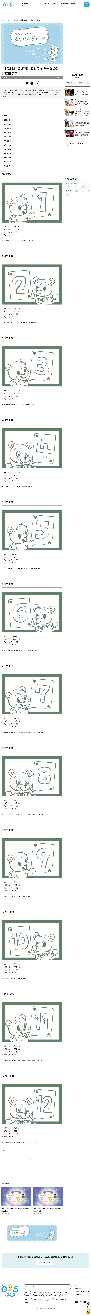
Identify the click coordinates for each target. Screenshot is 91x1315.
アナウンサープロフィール (61, 1292)
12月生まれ (7, 166)
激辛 (27, 1302)
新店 (50, 1299)
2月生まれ (7, 124)
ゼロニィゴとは (80, 1285)
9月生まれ (7, 153)
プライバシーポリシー (82, 1291)
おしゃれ (87, 191)
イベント (55, 3)
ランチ (69, 187)
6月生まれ (7, 141)
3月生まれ (7, 128)
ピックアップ (45, 3)
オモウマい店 (38, 1296)
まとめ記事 (64, 3)
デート (79, 191)
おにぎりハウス (59, 1299)
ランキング (34, 3)
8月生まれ (7, 149)
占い (79, 3)
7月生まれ (7, 145)
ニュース (25, 6)
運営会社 (78, 1288)
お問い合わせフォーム (45, 1262)
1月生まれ (7, 120)
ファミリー (70, 191)
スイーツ (78, 183)
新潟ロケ (28, 1296)
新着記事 (25, 3)
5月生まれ (7, 137)
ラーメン (87, 183)
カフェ (76, 187)
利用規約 (78, 1294)
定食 (56, 1296)
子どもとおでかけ (45, 1292)
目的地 (72, 3)
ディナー (84, 187)
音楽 (69, 194)
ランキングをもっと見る (77, 143)
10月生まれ (7, 158)
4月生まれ (7, 132)
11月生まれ (7, 162)
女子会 (28, 1299)
